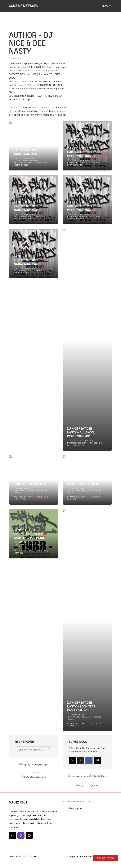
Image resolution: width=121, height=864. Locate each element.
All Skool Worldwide (26, 158)
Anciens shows (23, 488)
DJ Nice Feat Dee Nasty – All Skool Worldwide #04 (27, 206)
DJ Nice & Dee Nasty (24, 163)
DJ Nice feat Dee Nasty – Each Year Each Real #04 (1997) (29, 480)
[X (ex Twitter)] (80, 760)
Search (48, 749)
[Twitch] (20, 835)
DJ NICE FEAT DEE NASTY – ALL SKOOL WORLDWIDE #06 (27, 150)
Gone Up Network (23, 6)
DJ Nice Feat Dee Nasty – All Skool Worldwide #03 (81, 206)
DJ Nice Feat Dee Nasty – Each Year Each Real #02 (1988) (29, 534)
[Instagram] (97, 760)
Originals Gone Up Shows (27, 161)
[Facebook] (89, 760)
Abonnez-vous (106, 858)
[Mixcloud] (72, 760)
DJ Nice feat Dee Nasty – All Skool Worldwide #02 (27, 260)
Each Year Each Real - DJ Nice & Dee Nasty (31, 491)
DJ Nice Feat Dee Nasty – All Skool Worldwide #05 (81, 152)
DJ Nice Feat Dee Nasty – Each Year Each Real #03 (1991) (82, 480)
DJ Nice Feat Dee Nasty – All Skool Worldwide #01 (81, 432)
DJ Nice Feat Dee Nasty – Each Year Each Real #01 (81, 706)
